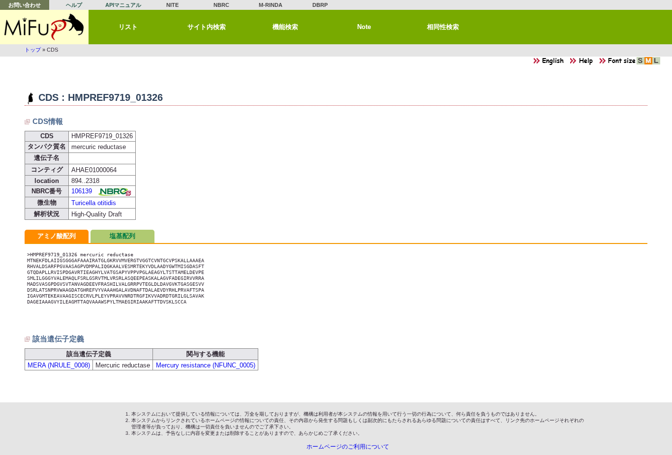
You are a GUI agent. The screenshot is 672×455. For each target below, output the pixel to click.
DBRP (320, 5)
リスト (128, 26)
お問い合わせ (24, 5)
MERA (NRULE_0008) (59, 365)
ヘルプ (74, 5)
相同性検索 (443, 26)
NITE (172, 5)
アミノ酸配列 (56, 236)
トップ (33, 50)
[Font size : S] (640, 63)
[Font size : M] (648, 63)
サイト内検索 (206, 26)
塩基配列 (122, 236)
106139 (81, 191)
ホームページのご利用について (347, 446)
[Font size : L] (656, 63)
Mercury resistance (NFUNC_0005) (205, 365)
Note (364, 26)
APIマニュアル (123, 5)
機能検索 (285, 26)
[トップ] (44, 27)
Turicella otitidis (93, 203)
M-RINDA (270, 5)
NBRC (221, 5)
